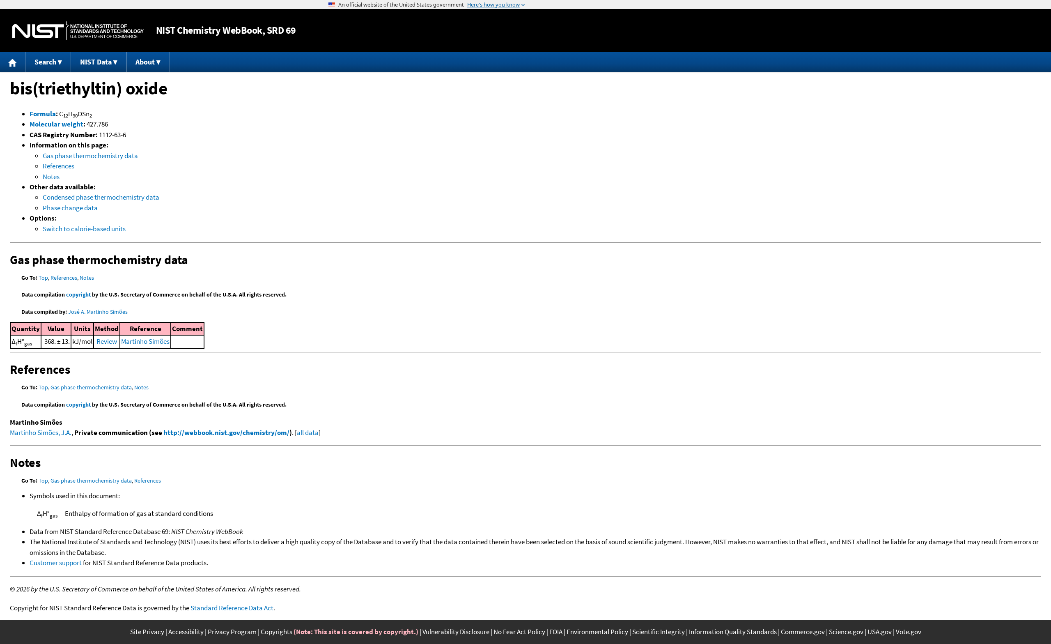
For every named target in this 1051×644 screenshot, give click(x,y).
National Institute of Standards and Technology (78, 30)
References (58, 165)
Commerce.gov (803, 631)
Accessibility (186, 631)
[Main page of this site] (12, 62)
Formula (43, 113)
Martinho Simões (145, 341)
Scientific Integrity (658, 631)
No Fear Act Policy (519, 631)
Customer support (56, 562)
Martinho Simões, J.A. (40, 432)
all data (308, 432)
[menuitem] (12, 62)
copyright (78, 294)
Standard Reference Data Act (231, 607)
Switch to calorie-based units (84, 228)
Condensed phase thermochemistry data (101, 197)
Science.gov (846, 631)
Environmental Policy (597, 631)
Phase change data (70, 207)
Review (106, 341)
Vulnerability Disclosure (455, 631)
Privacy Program (232, 631)
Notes (51, 176)
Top (43, 277)
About (145, 62)
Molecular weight (56, 124)
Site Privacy (147, 631)
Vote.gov (908, 631)
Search (45, 62)
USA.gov (879, 631)
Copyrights (276, 631)
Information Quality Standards (733, 631)
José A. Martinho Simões (98, 311)
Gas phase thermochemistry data (90, 155)
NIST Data (96, 62)
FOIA (555, 631)
